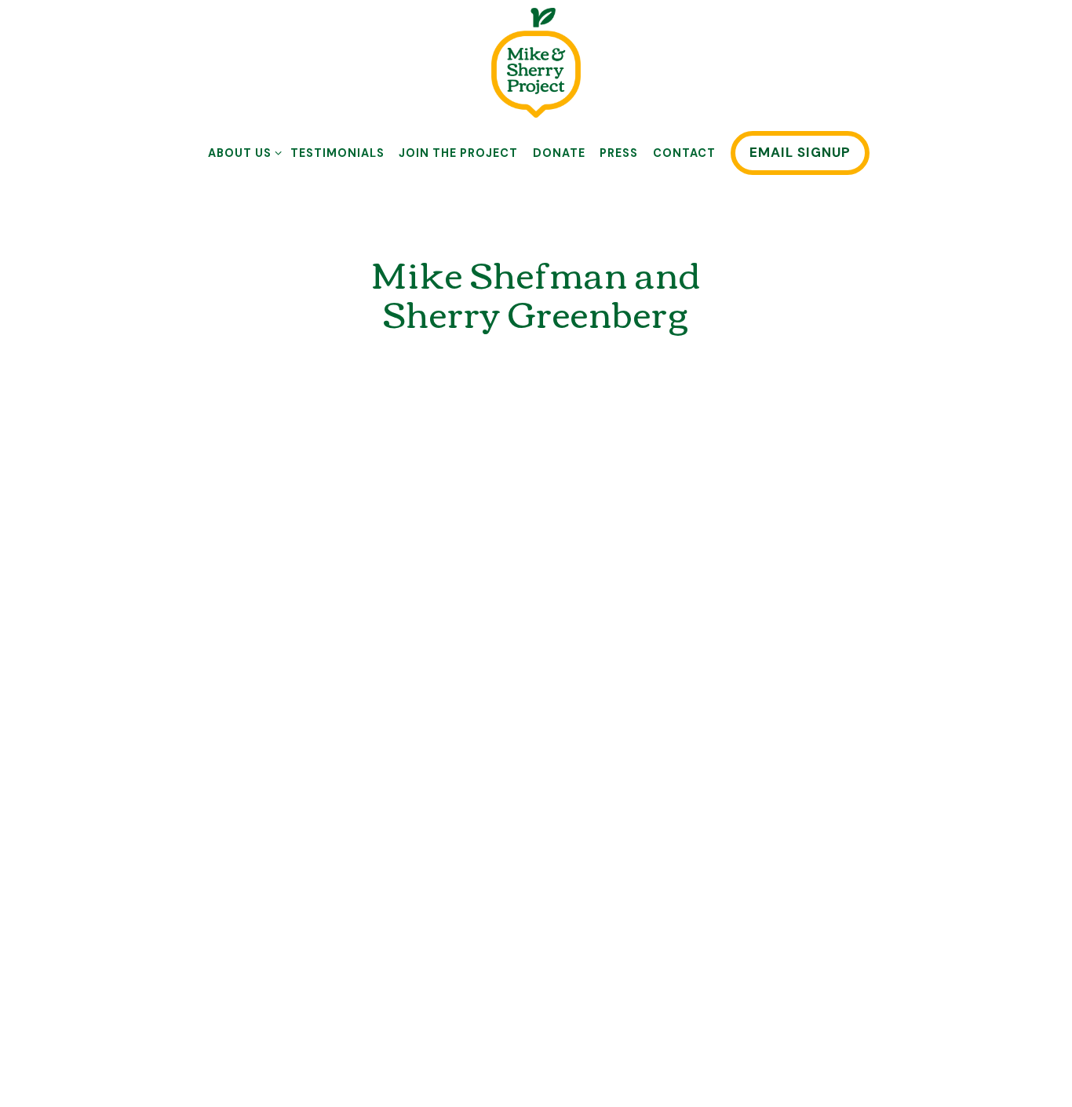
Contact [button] (684, 153)
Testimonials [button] (337, 153)
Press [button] (619, 153)
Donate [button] (559, 153)
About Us (242, 152)
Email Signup (800, 152)
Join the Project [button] (458, 153)
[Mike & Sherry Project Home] (536, 62)
